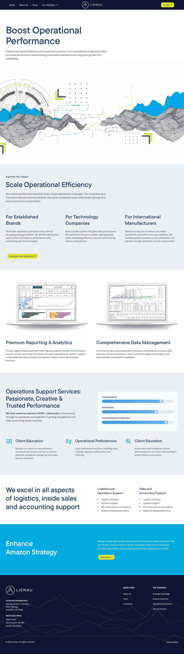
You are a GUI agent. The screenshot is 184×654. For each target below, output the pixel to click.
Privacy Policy (172, 641)
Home (12, 4)
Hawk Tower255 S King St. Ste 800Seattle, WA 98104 (15, 622)
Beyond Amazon (160, 608)
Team (35, 4)
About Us (23, 4)
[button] (50, 5)
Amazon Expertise (160, 598)
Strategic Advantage (161, 593)
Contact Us (127, 603)
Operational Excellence (163, 603)
